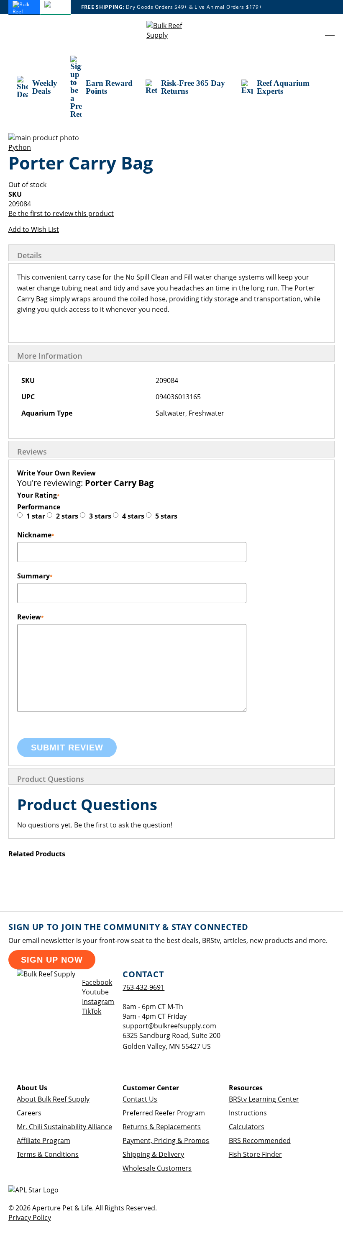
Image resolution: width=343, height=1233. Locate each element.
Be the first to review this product (61, 213)
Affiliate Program (43, 1140)
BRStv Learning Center (264, 1099)
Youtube (95, 992)
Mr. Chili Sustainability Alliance (64, 1126)
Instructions (248, 1112)
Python (19, 147)
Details (29, 255)
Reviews (32, 452)
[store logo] (171, 30)
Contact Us (140, 1099)
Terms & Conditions (48, 1154)
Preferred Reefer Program (164, 1112)
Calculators (246, 1126)
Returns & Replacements (162, 1126)
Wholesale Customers (157, 1168)
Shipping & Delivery (153, 1154)
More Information (49, 356)
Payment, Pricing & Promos (166, 1140)
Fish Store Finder (255, 1154)
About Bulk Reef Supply (53, 1099)
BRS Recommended (260, 1140)
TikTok (91, 1011)
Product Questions (50, 779)
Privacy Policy (29, 1217)
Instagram (98, 1001)
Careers (29, 1112)
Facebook (97, 982)
